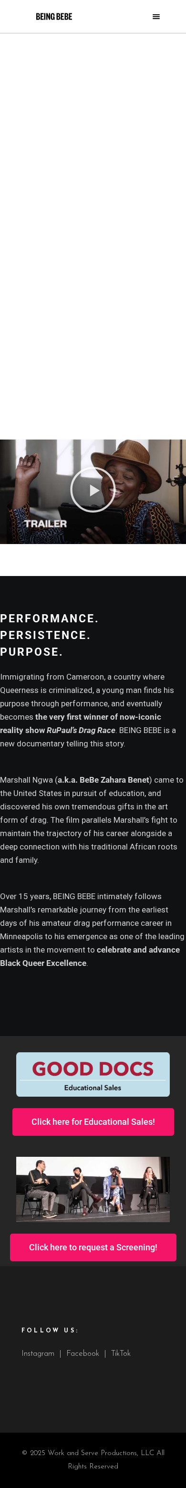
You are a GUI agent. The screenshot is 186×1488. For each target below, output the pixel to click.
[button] (93, 492)
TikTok (121, 1354)
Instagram (37, 1354)
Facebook (82, 1354)
